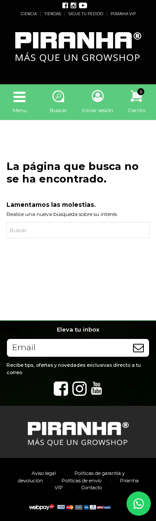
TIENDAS (53, 14)
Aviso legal (44, 473)
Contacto (91, 487)
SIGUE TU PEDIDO (86, 14)
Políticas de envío (81, 481)
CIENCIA (29, 14)
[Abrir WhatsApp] (139, 503)
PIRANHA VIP (123, 14)
